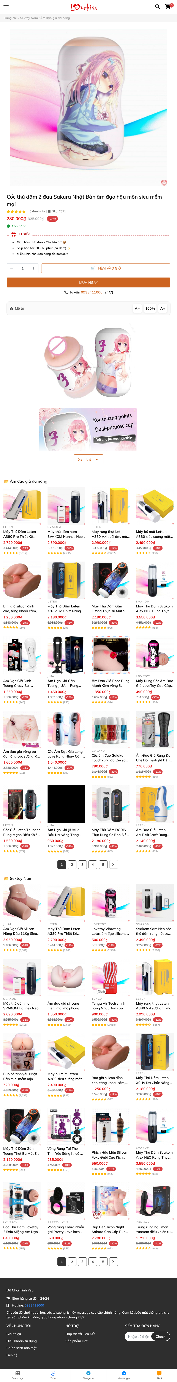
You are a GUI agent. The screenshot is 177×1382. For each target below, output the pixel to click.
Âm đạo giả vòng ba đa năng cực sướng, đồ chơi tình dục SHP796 (21, 756)
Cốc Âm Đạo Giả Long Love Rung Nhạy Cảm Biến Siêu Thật (65, 756)
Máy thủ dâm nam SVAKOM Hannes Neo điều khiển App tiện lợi (65, 536)
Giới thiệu (13, 1334)
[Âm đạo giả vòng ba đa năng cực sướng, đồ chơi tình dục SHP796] (22, 729)
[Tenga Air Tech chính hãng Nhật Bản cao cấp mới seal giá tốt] (111, 977)
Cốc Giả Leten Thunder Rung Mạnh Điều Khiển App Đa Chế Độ (21, 835)
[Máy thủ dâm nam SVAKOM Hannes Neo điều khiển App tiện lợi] (66, 506)
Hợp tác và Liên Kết (80, 1334)
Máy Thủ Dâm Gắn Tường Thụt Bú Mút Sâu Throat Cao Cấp (110, 611)
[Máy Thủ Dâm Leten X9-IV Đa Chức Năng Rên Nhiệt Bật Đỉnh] (66, 580)
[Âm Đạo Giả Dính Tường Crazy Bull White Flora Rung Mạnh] (22, 655)
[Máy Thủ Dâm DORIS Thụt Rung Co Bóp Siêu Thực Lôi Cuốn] (111, 804)
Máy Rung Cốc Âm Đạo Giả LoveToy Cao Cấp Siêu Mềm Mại (154, 686)
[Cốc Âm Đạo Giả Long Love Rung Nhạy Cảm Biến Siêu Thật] (66, 729)
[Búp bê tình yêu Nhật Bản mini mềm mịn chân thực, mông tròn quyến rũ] (22, 1052)
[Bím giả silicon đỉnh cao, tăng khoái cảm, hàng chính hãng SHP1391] (22, 580)
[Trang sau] (113, 864)
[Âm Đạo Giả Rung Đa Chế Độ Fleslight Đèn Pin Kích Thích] (155, 729)
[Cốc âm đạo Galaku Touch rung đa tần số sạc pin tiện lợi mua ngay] (111, 729)
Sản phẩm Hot (76, 1341)
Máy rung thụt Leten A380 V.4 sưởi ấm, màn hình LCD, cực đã (110, 536)
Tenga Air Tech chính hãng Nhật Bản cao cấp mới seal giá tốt (108, 1008)
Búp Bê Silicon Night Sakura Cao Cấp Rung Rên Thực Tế (110, 1232)
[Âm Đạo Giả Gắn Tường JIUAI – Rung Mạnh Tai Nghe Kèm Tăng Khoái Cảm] (66, 655)
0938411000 (92, 292)
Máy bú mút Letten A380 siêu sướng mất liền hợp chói (153, 536)
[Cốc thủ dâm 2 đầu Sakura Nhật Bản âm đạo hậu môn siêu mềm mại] (88, 107)
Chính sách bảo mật (21, 1348)
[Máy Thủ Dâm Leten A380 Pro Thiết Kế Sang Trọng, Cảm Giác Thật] (22, 506)
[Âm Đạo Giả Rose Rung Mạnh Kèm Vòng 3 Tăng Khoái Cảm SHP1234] (111, 655)
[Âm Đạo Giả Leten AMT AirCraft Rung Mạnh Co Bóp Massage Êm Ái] (155, 804)
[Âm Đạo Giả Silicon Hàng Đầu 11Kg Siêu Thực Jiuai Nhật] (22, 903)
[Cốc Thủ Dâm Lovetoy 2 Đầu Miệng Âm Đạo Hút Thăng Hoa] (22, 1201)
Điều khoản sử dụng (21, 1341)
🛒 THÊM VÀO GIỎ (106, 268)
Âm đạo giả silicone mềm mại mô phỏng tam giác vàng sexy (63, 1008)
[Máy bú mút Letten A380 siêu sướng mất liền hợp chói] (155, 506)
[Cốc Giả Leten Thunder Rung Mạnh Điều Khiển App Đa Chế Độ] (22, 804)
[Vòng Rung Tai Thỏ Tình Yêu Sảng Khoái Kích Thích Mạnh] (66, 1126)
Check (161, 1336)
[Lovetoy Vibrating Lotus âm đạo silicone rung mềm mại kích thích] (111, 903)
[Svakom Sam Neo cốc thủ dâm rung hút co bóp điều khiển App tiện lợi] (155, 903)
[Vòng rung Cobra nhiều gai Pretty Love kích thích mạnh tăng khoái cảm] (66, 1201)
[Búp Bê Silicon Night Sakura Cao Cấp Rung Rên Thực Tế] (111, 1201)
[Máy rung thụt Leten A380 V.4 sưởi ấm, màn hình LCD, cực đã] (111, 506)
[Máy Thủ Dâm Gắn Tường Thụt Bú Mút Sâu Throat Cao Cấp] (111, 580)
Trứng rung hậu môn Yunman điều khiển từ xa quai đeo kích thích (153, 1232)
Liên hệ (11, 1355)
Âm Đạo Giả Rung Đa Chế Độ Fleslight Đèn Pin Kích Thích (153, 760)
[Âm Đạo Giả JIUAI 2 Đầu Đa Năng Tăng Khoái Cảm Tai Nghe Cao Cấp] (66, 804)
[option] (88, 107)
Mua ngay (88, 282)
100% (150, 308)
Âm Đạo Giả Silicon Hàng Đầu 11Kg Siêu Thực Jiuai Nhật (20, 934)
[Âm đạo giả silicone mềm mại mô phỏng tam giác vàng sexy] (66, 977)
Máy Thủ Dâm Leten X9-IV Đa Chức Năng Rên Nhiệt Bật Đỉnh (64, 611)
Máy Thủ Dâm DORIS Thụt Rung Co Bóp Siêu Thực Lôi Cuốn (110, 835)
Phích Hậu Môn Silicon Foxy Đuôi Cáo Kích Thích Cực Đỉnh (109, 1157)
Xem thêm (86, 459)
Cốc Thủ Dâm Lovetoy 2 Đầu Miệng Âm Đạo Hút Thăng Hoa (20, 1232)
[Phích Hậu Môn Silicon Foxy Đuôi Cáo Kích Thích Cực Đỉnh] (111, 1126)
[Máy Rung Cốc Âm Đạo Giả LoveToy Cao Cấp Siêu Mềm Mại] (155, 655)
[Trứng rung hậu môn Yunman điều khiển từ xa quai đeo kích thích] (155, 1201)
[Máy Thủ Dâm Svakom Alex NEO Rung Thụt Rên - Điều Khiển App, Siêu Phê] (155, 580)
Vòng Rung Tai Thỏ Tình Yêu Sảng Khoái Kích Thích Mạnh (63, 1153)
